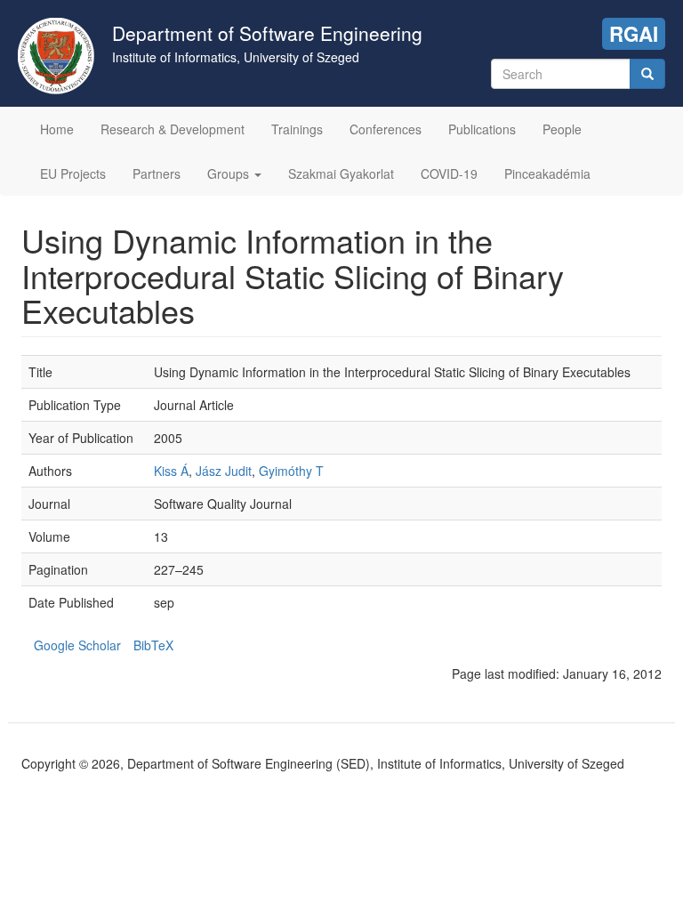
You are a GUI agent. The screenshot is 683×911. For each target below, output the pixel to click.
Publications (482, 129)
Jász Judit (224, 471)
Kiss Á (171, 471)
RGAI (633, 34)
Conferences (386, 129)
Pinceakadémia (547, 173)
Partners (157, 173)
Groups (230, 173)
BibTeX (153, 645)
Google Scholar (77, 645)
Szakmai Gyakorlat (341, 173)
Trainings (297, 129)
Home (57, 129)
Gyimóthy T (291, 471)
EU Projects (73, 173)
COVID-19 (449, 173)
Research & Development (172, 129)
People (562, 129)
